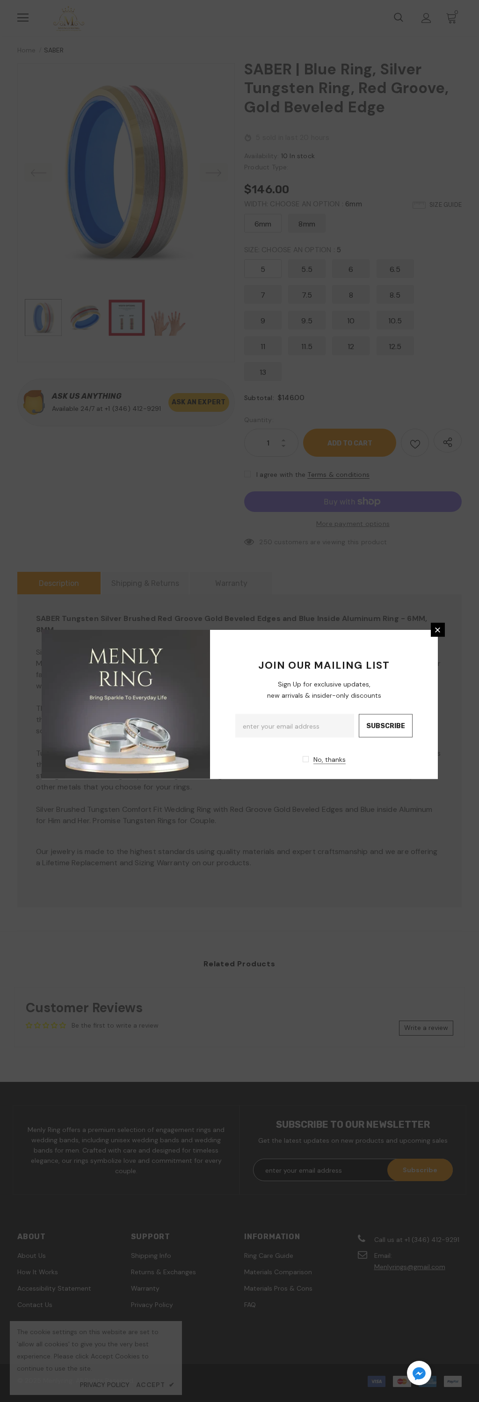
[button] (419, 1374)
